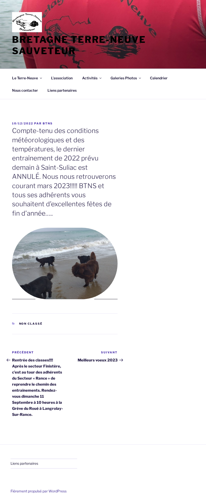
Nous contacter (25, 90)
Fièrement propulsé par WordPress (39, 491)
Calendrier (159, 78)
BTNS (48, 123)
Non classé (31, 323)
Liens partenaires (62, 90)
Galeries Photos (124, 78)
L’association (62, 78)
